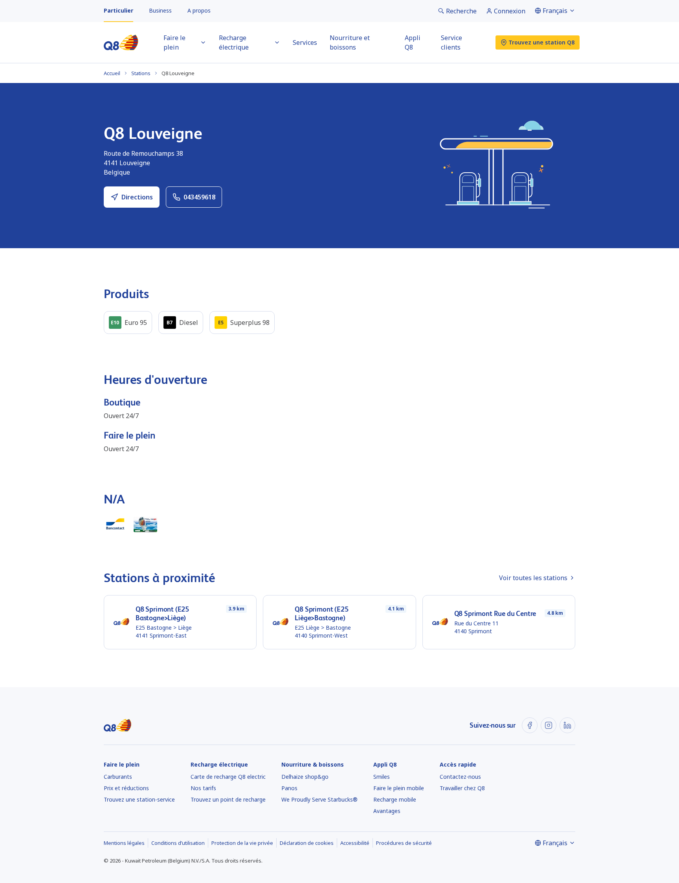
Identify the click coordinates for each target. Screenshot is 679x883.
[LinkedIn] (567, 725)
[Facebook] (530, 725)
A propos (199, 10)
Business (160, 10)
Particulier (118, 10)
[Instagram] (548, 725)
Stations (140, 73)
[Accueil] (121, 42)
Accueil (112, 73)
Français (555, 10)
